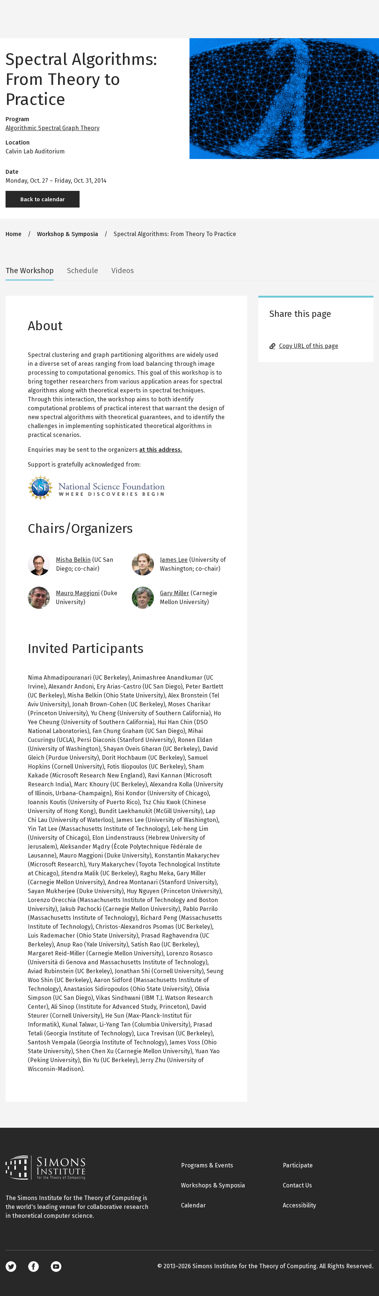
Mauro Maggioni (78, 593)
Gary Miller (174, 593)
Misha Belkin (73, 559)
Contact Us (297, 1185)
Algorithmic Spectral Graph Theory (53, 128)
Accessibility (299, 1205)
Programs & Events (207, 1165)
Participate (298, 1165)
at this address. (160, 449)
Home (13, 234)
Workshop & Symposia (67, 234)
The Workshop (30, 270)
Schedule (82, 270)
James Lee (174, 559)
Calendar (193, 1205)
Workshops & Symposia (213, 1185)
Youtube (56, 1266)
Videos (122, 270)
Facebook (33, 1266)
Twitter (11, 1266)
